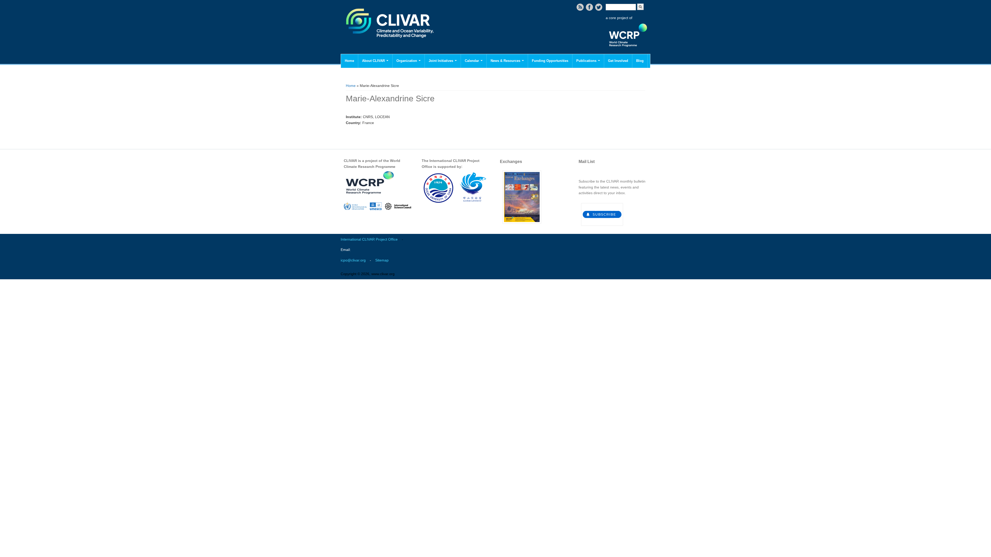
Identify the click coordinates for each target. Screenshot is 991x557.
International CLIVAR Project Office (369, 239)
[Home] (390, 41)
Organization (407, 61)
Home (349, 61)
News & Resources (506, 61)
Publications (586, 61)
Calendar (472, 61)
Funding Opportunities (550, 61)
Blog (640, 61)
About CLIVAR (374, 61)
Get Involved (618, 61)
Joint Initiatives (441, 61)
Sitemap (382, 260)
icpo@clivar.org (353, 260)
